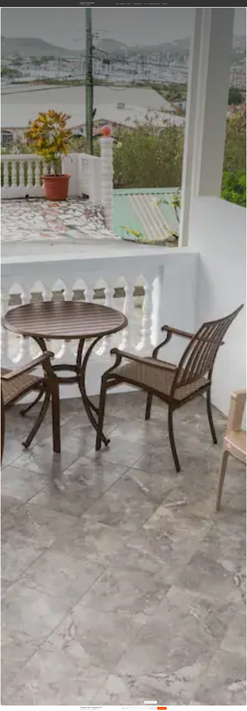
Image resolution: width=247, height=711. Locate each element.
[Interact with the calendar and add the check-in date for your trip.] (123, 708)
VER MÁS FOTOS (151, 702)
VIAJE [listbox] (128, 2)
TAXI (145, 3)
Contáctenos (164, 3)
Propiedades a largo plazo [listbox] (153, 2)
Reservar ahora (162, 708)
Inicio (117, 3)
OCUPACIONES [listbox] (137, 2)
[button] (152, 708)
